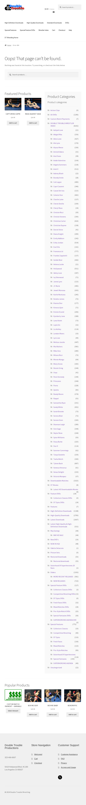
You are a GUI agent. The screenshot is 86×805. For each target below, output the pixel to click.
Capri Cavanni (58, 186)
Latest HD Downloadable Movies (65, 489)
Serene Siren (58, 420)
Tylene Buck (58, 463)
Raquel (56, 398)
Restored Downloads (58, 557)
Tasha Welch (58, 459)
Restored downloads (61, 561)
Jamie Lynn (57, 281)
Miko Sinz (57, 351)
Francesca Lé (58, 251)
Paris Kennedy (58, 377)
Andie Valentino (59, 160)
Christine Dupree (59, 225)
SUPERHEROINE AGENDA (63, 663)
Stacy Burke (57, 442)
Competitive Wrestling (62, 633)
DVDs (67, 23)
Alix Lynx (56, 143)
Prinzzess (57, 381)
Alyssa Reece (58, 147)
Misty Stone (57, 364)
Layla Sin (56, 325)
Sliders (53, 572)
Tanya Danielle (59, 455)
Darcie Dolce (58, 230)
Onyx (55, 372)
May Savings (55, 531)
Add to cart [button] (13, 123)
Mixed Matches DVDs (61, 607)
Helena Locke (58, 264)
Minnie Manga (58, 359)
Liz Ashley (57, 329)
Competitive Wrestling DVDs (64, 594)
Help (70, 30)
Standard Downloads (54, 23)
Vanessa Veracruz (60, 468)
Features (54, 507)
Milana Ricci (57, 355)
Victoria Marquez (59, 476)
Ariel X (55, 169)
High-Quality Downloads (35, 23)
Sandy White (58, 407)
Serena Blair (58, 416)
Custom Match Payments (60, 119)
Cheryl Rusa (57, 208)
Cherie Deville (58, 204)
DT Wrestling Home (11, 38)
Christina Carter (59, 221)
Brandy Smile (58, 178)
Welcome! (38, 754)
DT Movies (54, 485)
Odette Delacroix (57, 548)
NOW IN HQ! (55, 544)
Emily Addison (58, 238)
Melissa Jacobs (59, 342)
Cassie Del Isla (58, 191)
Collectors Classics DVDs (62, 498)
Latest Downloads (57, 519)
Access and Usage (68, 767)
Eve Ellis (56, 247)
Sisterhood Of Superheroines (64, 654)
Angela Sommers (60, 165)
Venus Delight (58, 472)
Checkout (62, 30)
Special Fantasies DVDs (62, 615)
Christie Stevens (59, 217)
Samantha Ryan (59, 403)
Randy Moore (58, 394)
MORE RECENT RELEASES (63, 576)
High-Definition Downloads (14, 23)
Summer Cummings (61, 450)
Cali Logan (57, 182)
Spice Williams (58, 437)
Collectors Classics (60, 628)
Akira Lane (57, 139)
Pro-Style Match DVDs (61, 611)
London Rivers (58, 333)
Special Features (10, 30)
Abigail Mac (57, 134)
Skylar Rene (57, 433)
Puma (55, 385)
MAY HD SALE (58, 535)
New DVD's (55, 539)
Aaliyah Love (58, 130)
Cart (53, 30)
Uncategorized (56, 667)
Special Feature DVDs (27, 30)
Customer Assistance (69, 754)
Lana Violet (57, 320)
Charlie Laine (58, 199)
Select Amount (13, 711)
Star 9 (55, 446)
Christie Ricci (58, 212)
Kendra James (58, 299)
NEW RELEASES (59, 581)
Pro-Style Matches (60, 650)
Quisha (56, 390)
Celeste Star (58, 195)
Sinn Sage (57, 429)
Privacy (64, 763)
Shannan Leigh (59, 424)
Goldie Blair (57, 260)
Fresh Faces (57, 641)
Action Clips (55, 110)
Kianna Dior (57, 303)
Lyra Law (56, 338)
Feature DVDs (56, 494)
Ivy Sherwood (58, 277)
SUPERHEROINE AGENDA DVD (64, 620)
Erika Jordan (58, 243)
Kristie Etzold (58, 312)
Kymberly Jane (59, 316)
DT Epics (56, 637)
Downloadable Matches (59, 481)
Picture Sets (55, 552)
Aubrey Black (58, 173)
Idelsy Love (57, 273)
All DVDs (54, 115)
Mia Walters (57, 346)
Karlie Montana (59, 294)
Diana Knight (58, 234)
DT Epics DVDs (58, 502)
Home (9, 45)
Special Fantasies (60, 659)
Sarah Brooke (58, 411)
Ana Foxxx (57, 156)
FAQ (62, 759)
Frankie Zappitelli (60, 255)
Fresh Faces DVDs (59, 602)
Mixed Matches (59, 646)
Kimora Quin (58, 307)
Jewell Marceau (59, 290)
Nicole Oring (58, 368)
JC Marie (56, 286)
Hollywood (57, 268)
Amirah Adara (58, 152)
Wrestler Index (44, 30)
